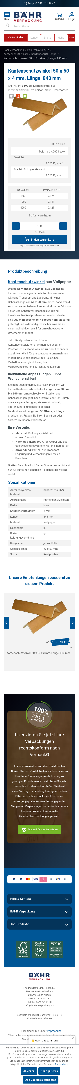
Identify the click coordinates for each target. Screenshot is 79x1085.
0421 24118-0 (44, 998)
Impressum (54, 1031)
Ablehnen (29, 1071)
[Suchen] (7, 26)
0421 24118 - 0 (46, 3)
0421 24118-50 (43, 1002)
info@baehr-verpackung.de (39, 1005)
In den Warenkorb (42, 240)
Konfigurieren (49, 1071)
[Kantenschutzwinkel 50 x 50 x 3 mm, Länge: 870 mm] (39, 616)
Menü (7, 19)
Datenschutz (61, 1064)
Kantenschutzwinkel (26, 281)
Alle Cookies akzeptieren (40, 1079)
